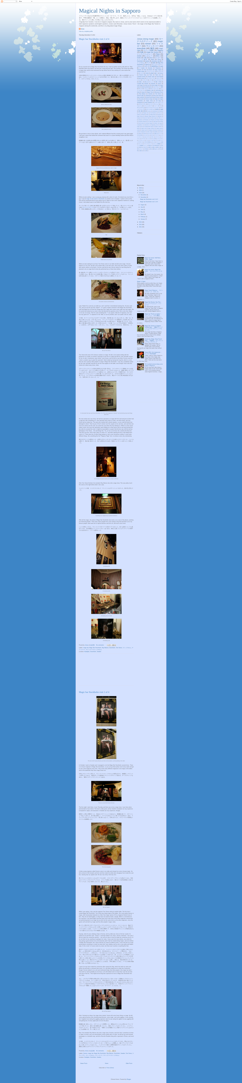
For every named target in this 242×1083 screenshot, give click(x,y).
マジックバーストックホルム (94, 649)
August (143, 204)
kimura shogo (149, 99)
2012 (140, 224)
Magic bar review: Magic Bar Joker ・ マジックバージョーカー (153, 271)
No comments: (100, 645)
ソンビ (148, 138)
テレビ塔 (154, 138)
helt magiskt (160, 76)
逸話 (152, 48)
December (144, 194)
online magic (149, 131)
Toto (145, 69)
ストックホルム (127, 647)
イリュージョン (150, 71)
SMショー (161, 117)
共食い (141, 81)
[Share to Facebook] (113, 645)
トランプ (145, 80)
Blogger (129, 1079)
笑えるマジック (149, 81)
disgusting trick (154, 124)
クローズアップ (158, 102)
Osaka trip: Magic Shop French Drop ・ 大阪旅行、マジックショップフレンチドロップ (154, 340)
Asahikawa (155, 111)
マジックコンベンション (152, 107)
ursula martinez (148, 102)
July (142, 207)
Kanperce (159, 114)
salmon (140, 133)
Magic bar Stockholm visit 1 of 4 (94, 692)
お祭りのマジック (158, 133)
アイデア (156, 135)
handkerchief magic (148, 126)
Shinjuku (152, 119)
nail (138, 131)
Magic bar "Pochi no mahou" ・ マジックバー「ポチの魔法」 (153, 314)
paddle (155, 131)
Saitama (140, 119)
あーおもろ (150, 133)
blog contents (140, 97)
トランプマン (160, 138)
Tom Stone (119, 647)
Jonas (82, 29)
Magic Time (150, 92)
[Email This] (108, 645)
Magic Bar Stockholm (95, 647)
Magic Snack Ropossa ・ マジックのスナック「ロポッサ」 (154, 291)
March (142, 214)
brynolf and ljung (150, 97)
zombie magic (140, 71)
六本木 (147, 73)
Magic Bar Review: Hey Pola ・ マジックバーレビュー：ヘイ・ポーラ (153, 303)
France (161, 73)
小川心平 (145, 147)
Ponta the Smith (146, 117)
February (143, 216)
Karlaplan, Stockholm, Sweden (92, 651)
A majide (142, 68)
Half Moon (158, 90)
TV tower (150, 121)
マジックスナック (148, 143)
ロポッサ (146, 66)
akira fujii (155, 121)
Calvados (161, 111)
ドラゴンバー (141, 140)
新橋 (153, 147)
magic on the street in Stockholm (95, 198)
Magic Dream (140, 116)
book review (141, 123)
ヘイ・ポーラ (157, 105)
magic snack (144, 130)
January (143, 219)
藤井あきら (155, 149)
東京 (158, 56)
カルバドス (147, 136)
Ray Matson (105, 647)
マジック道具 (142, 59)
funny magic (155, 85)
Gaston (85, 1053)
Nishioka (159, 116)
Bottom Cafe (150, 90)
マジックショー (155, 88)
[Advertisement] (106, 671)
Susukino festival (142, 121)
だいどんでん (146, 135)
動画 (150, 145)
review (139, 56)
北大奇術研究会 (155, 145)
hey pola (141, 99)
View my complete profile (86, 31)
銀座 (154, 62)
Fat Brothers (153, 112)
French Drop (142, 75)
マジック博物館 (157, 143)
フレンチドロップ (158, 80)
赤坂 (152, 73)
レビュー (148, 56)
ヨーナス (141, 73)
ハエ (147, 140)
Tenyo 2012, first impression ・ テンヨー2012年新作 (153, 353)
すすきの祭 (139, 135)
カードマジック (150, 78)
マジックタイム (150, 109)
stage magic (158, 69)
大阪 (145, 57)
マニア (149, 62)
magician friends (152, 130)
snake (144, 133)
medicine (160, 130)
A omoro (149, 111)
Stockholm (112, 647)
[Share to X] (111, 645)
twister (148, 43)
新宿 (150, 147)
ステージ (159, 78)
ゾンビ (139, 80)
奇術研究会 (155, 66)
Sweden (123, 1053)
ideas (138, 128)
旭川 (161, 147)
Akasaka (150, 68)
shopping (139, 102)
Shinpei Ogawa (159, 119)
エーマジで (160, 71)
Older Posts (129, 1063)
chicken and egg (157, 123)
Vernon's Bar (140, 95)
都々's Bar (158, 81)
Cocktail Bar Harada (142, 83)
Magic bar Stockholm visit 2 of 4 (94, 39)
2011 (140, 227)
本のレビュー (140, 149)
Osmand (139, 117)
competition (139, 124)
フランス (146, 88)
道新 (141, 150)
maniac (147, 61)
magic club (143, 128)
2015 (140, 190)
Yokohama (148, 95)
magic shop (149, 100)
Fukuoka (153, 83)
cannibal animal (141, 76)
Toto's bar (158, 75)
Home (106, 1063)
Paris (151, 75)
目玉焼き (147, 149)
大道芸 (139, 147)
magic (156, 99)
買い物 (140, 111)
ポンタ (153, 142)
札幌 (141, 52)
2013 (140, 222)
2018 (140, 188)
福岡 (162, 109)
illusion (150, 69)
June (142, 209)
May (142, 212)
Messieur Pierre (159, 92)
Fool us (159, 112)
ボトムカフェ (140, 107)
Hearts (143, 114)
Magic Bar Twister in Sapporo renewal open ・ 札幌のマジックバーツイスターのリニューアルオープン (154, 328)
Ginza (159, 59)
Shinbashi (146, 119)
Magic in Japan (141, 281)
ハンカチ (152, 140)
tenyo (150, 57)
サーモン (143, 138)
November (144, 197)
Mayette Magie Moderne (150, 116)
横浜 (157, 109)
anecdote (141, 48)
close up (147, 85)
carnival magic (149, 123)
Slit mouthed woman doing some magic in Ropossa (154, 364)
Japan (143, 92)
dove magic (160, 97)
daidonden (146, 124)
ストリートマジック (88, 207)
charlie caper (151, 76)
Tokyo (158, 54)
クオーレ (157, 136)
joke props (141, 78)
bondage (161, 121)
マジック (140, 143)
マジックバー (99, 1055)
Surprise (139, 69)
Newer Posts (83, 1063)
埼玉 (162, 145)
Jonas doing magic (145, 39)
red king (158, 100)
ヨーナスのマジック (150, 40)
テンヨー (158, 57)
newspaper (142, 131)
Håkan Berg (153, 114)
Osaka (139, 57)
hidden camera (158, 126)
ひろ (152, 135)
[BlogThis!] (110, 645)
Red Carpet (154, 117)
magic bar (86, 647)
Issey (138, 92)
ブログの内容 (147, 142)
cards (161, 66)
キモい (152, 136)
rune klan (161, 131)
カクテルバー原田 (158, 87)
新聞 (157, 147)
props (152, 59)
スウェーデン (142, 104)
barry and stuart (157, 95)
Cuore (140, 112)
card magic (140, 85)
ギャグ (140, 88)
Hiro (147, 114)
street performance (147, 87)
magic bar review (152, 52)
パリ (150, 80)
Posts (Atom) (110, 1067)
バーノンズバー (148, 105)
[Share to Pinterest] (115, 645)
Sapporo (160, 50)
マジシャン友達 (159, 142)
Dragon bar (145, 112)
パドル (157, 140)
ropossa (147, 64)
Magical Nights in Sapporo (109, 11)
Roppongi (158, 68)
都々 (156, 73)
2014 (140, 192)
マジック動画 (149, 50)
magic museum (151, 128)
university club (156, 61)
